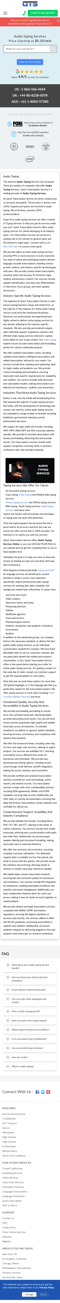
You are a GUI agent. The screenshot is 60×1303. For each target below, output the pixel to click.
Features (9, 1108)
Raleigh (16, 697)
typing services (45, 570)
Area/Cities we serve (17, 1248)
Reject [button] (43, 1294)
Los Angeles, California (14, 1259)
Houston (25, 697)
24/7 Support (9, 1123)
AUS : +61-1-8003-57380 (30, 101)
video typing (50, 340)
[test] (5, 13)
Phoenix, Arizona (11, 1273)
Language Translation (13, 1196)
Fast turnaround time (13, 1114)
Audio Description (12, 1201)
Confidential (9, 1118)
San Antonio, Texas (12, 1277)
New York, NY (9, 1254)
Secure (6, 1128)
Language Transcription (14, 1191)
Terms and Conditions (14, 1155)
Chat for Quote (43, 13)
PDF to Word (9, 1205)
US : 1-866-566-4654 (30, 89)
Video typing (25, 495)
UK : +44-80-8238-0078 (29, 95)
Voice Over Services (13, 1182)
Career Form (9, 1227)
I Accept (29, 1294)
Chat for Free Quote (30, 62)
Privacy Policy (46, 1287)
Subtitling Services (12, 1173)
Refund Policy (9, 1151)
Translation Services (13, 1187)
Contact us (8, 1218)
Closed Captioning (12, 1168)
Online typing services (17, 502)
